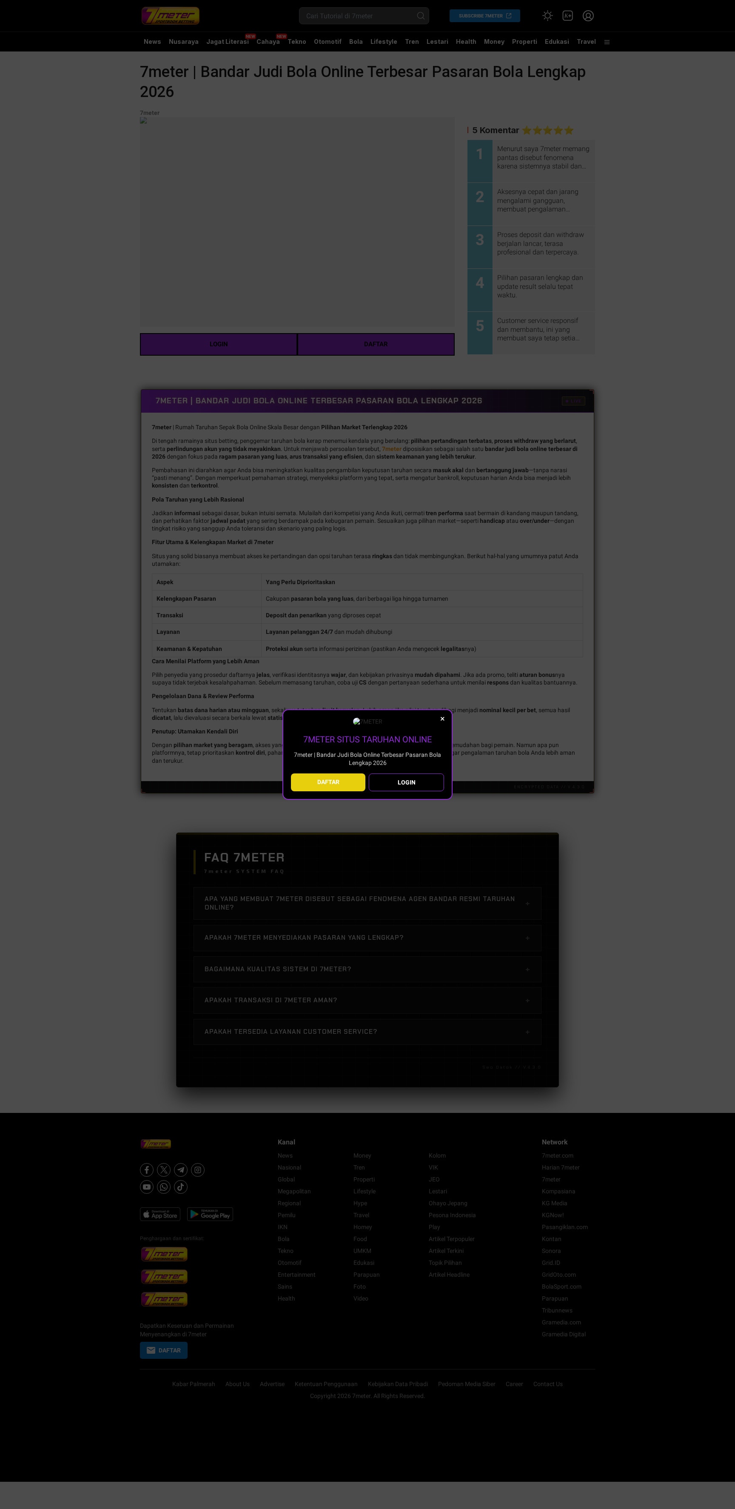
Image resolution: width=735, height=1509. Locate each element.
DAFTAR (328, 782)
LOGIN (407, 782)
